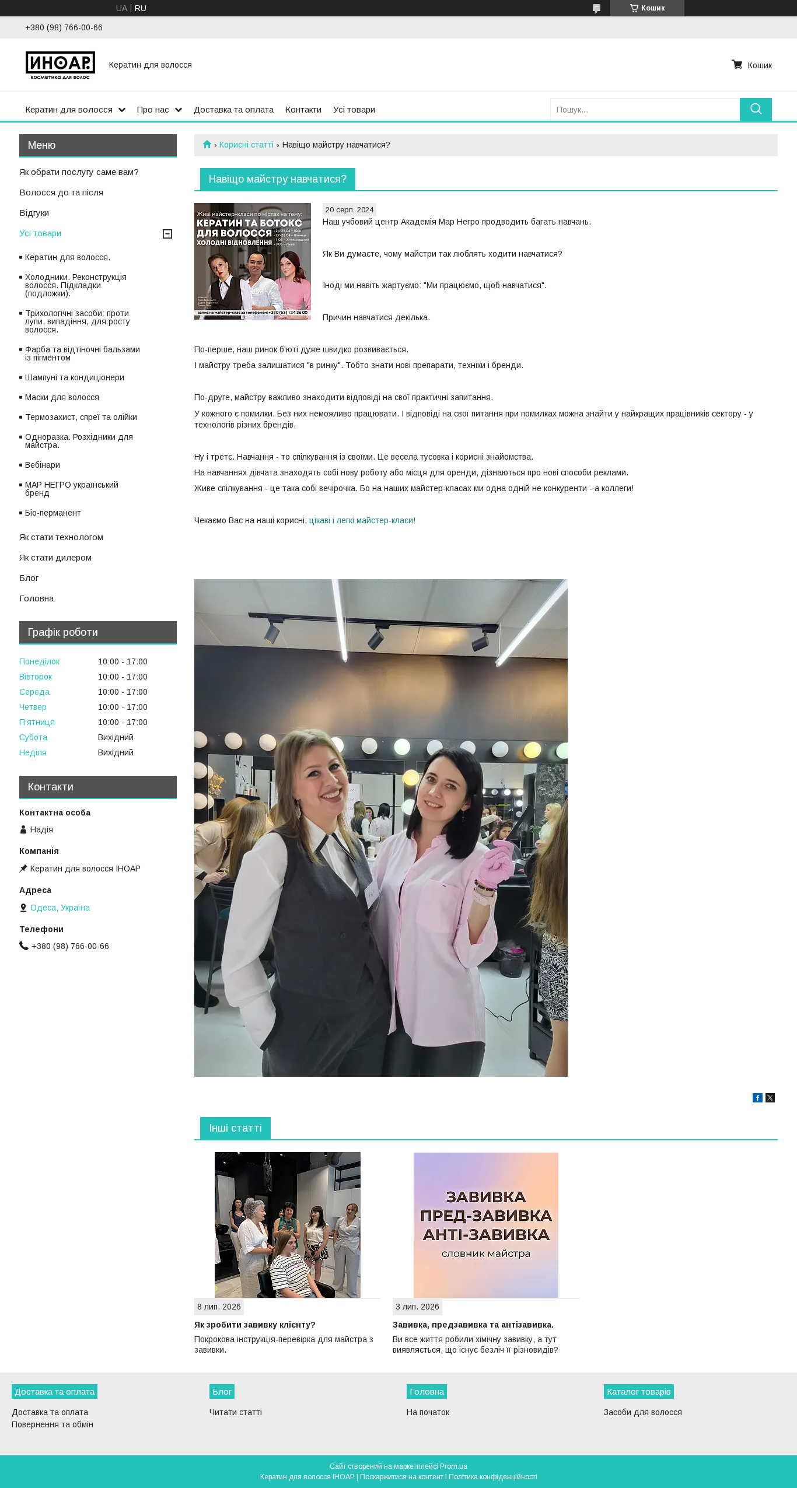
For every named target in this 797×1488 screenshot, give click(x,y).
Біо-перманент (53, 512)
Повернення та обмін (52, 1424)
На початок (428, 1412)
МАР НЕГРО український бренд (71, 489)
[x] (770, 1099)
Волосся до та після (61, 192)
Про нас (153, 109)
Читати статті (235, 1412)
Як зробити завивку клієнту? (255, 1324)
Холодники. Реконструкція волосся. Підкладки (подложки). (76, 285)
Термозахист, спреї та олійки (81, 417)
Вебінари (42, 465)
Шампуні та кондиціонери (74, 377)
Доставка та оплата (234, 109)
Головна (36, 598)
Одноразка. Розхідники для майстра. (79, 441)
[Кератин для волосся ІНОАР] (60, 64)
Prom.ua (453, 1466)
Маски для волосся (62, 397)
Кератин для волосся (69, 109)
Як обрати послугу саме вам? (79, 172)
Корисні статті (246, 144)
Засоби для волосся (643, 1412)
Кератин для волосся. (67, 257)
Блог (29, 578)
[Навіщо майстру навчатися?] (252, 261)
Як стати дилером (55, 557)
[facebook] (758, 1099)
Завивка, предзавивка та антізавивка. (473, 1324)
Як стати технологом (61, 537)
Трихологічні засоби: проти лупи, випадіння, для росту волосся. (77, 321)
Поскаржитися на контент (401, 1477)
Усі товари (354, 109)
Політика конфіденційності (493, 1477)
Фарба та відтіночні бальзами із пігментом (82, 353)
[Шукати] (756, 109)
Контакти (303, 109)
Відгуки (34, 213)
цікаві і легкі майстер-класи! (362, 520)
